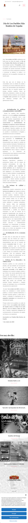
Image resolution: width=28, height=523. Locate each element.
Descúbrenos (14, 488)
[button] (26, 495)
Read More (14, 383)
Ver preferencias (14, 517)
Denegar (14, 513)
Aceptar (14, 509)
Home (14, 484)
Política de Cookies (13, 520)
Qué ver (14, 491)
